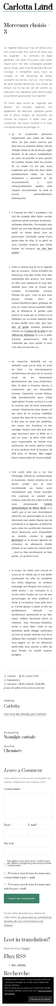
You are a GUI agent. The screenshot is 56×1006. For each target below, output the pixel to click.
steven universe (36, 687)
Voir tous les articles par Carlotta (25, 714)
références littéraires (23, 335)
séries (24, 687)
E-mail (32, 825)
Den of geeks (20, 327)
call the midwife (26, 684)
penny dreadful (12, 687)
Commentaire (12, 789)
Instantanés (13, 680)
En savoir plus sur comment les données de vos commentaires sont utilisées (28, 921)
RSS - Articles (19, 965)
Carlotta (11, 676)
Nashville (40, 684)
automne (12, 684)
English (26, 948)
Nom (7, 825)
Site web (9, 843)
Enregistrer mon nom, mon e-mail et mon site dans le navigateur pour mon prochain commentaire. (29, 863)
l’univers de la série (34, 331)
